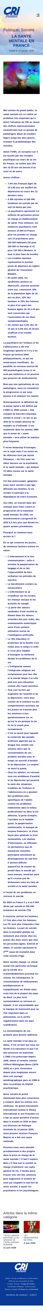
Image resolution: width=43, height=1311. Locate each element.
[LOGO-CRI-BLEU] (12, 6)
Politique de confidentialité (28, 1289)
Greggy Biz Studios (28, 1284)
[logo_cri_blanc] (21, 1263)
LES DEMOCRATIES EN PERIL (31, 1237)
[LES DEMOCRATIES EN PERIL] (32, 1222)
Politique (11, 30)
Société (28, 30)
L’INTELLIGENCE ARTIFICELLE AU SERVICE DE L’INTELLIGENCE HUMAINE (11, 1240)
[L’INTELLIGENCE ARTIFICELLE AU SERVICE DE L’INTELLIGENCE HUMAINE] (11, 1222)
